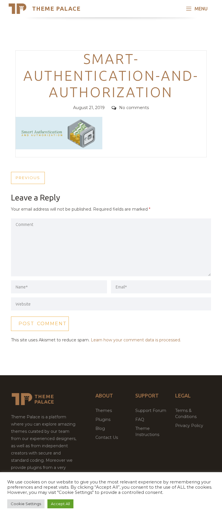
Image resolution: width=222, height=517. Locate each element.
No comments (134, 107)
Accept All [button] (60, 503)
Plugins (102, 419)
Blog (100, 428)
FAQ (139, 419)
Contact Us (106, 437)
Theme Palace (56, 8)
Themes (103, 410)
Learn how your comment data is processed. (136, 340)
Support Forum (150, 410)
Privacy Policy (189, 425)
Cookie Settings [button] (26, 503)
